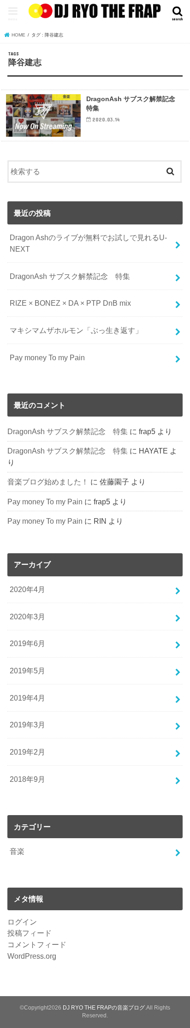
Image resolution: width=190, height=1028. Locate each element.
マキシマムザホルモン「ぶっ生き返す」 (76, 330)
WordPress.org (31, 956)
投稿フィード (29, 933)
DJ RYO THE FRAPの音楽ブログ (104, 1007)
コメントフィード (36, 944)
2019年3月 (27, 724)
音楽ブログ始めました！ (48, 482)
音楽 (17, 851)
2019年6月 (27, 643)
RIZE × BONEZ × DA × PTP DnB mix (70, 303)
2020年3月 (27, 616)
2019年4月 (27, 698)
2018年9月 (27, 779)
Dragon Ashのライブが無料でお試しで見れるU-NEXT (88, 243)
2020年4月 (27, 589)
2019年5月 (27, 670)
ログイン (22, 922)
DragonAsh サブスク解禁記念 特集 (70, 276)
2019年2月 (27, 752)
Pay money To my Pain (47, 357)
